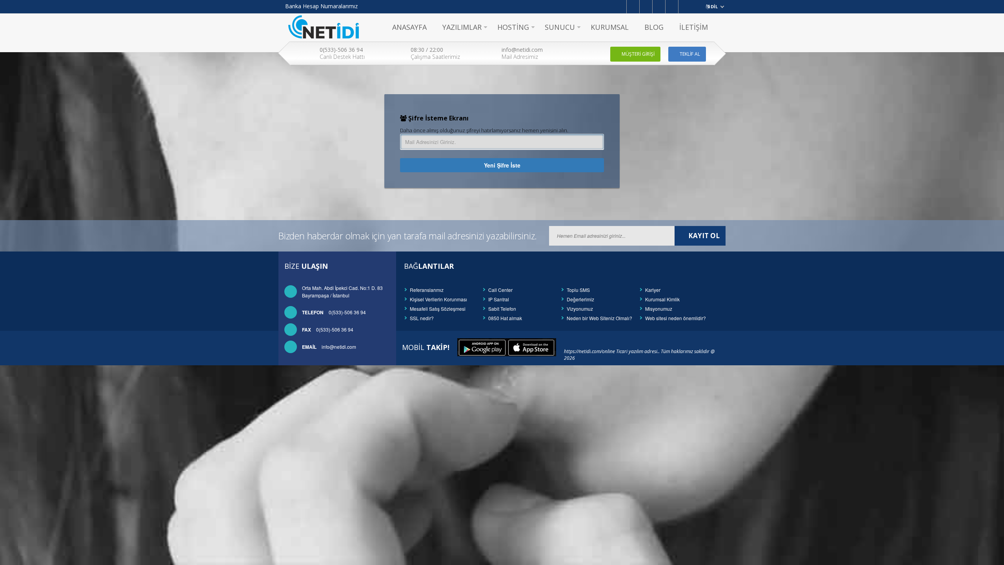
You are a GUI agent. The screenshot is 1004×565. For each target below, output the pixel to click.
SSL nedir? (422, 318)
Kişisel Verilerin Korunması (438, 299)
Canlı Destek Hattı (342, 53)
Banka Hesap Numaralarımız (321, 6)
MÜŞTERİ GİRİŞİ (638, 54)
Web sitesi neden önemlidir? (675, 318)
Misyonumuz (658, 308)
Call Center (500, 289)
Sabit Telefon (502, 308)
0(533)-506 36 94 (334, 312)
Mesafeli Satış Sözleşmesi (438, 308)
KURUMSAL (610, 27)
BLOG (654, 27)
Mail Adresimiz (522, 53)
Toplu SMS (578, 289)
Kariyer (652, 289)
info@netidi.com (329, 346)
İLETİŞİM (693, 27)
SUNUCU (560, 27)
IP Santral (498, 299)
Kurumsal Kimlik (662, 299)
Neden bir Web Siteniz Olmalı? (599, 318)
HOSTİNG (513, 27)
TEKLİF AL (690, 54)
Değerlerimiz (580, 299)
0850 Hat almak (505, 318)
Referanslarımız (427, 289)
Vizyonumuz (580, 308)
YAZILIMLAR (462, 27)
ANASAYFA (409, 27)
